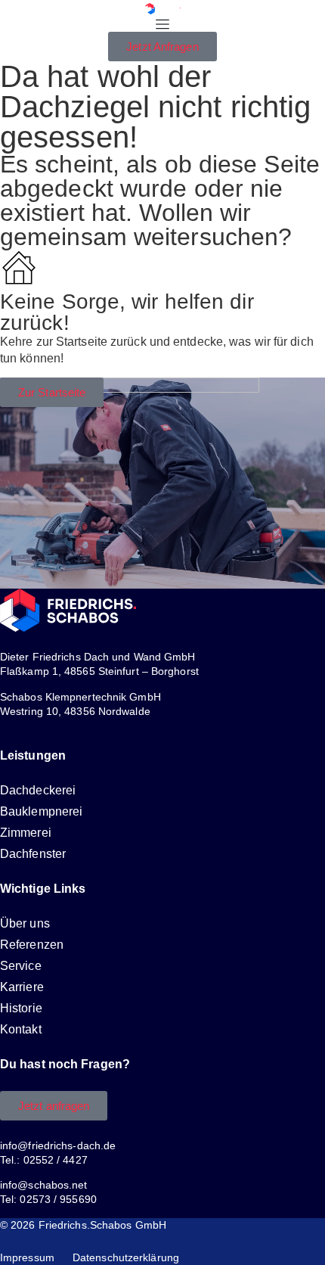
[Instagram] (307, 1178)
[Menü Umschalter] (162, 24)
